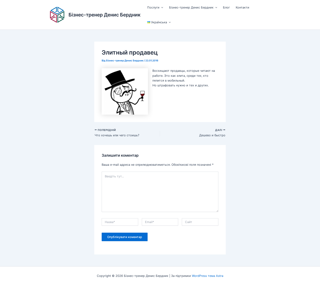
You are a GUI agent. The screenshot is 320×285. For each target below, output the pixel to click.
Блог (226, 7)
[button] (161, 7)
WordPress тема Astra (207, 276)
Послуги (153, 7)
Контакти (242, 7)
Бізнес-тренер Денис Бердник (105, 15)
